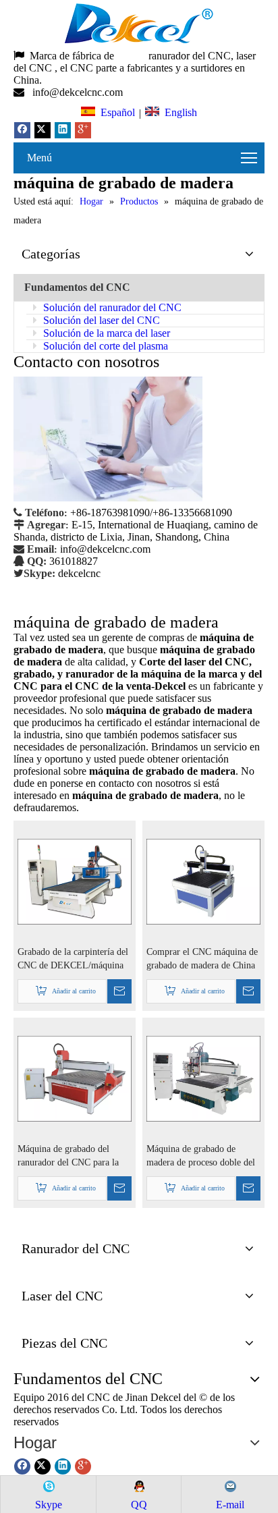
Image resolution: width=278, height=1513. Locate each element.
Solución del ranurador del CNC (111, 307)
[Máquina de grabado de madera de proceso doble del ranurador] (203, 1078)
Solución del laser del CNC (100, 320)
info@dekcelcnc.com (79, 92)
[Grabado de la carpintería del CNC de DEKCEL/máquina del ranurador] (75, 881)
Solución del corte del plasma (104, 346)
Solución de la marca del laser (105, 333)
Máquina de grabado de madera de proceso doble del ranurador (200, 1157)
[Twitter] (42, 130)
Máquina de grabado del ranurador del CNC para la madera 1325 (68, 1157)
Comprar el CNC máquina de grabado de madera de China (202, 958)
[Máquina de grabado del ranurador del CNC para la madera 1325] (75, 1078)
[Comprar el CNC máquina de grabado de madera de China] (203, 881)
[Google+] (83, 130)
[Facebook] (22, 130)
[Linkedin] (63, 130)
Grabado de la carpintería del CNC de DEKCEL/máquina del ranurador (73, 959)
